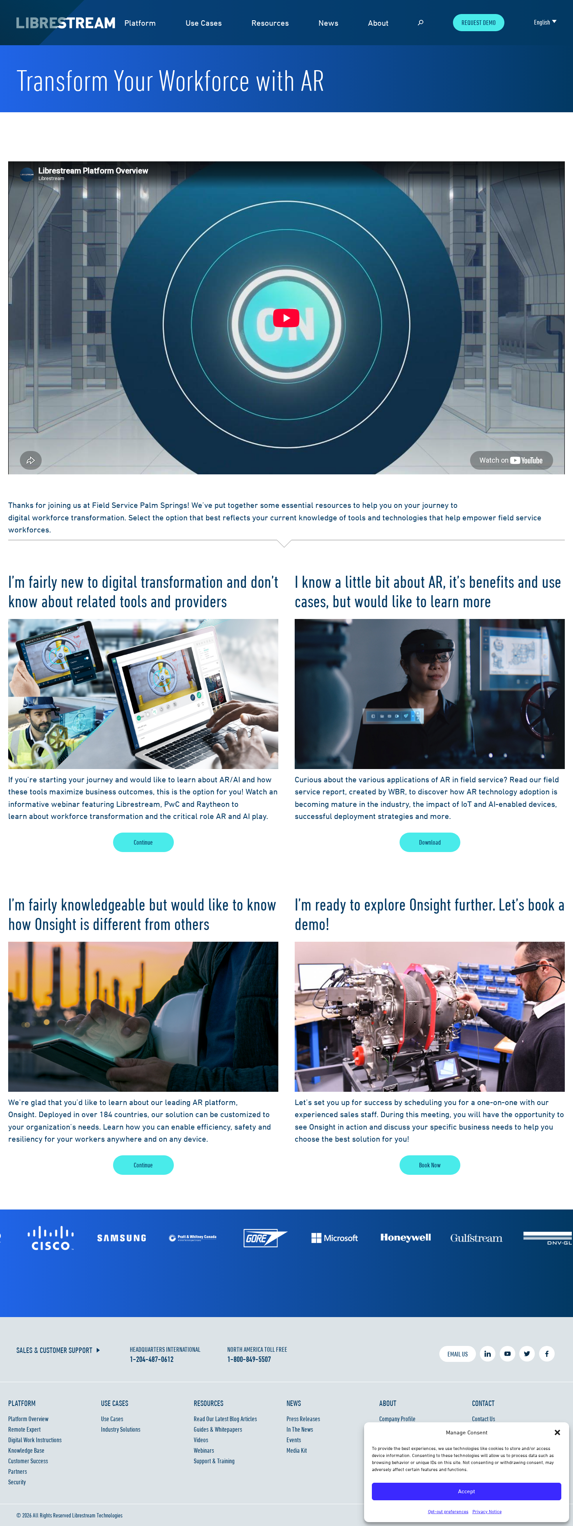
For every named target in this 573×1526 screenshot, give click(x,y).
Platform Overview (28, 1419)
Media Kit (296, 1450)
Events (293, 1440)
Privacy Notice (487, 1511)
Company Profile (397, 1419)
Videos (201, 1440)
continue (143, 842)
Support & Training (214, 1461)
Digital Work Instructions (35, 1440)
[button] (557, 1432)
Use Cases (204, 23)
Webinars (204, 1450)
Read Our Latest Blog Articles (225, 1419)
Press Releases (303, 1419)
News (328, 23)
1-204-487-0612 (151, 1359)
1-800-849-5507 (249, 1359)
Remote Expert (24, 1429)
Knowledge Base (26, 1450)
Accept (466, 1491)
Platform (140, 23)
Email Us (457, 1354)
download (430, 842)
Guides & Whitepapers (218, 1429)
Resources (270, 23)
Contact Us (483, 1419)
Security (17, 1482)
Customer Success (28, 1461)
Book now (429, 1165)
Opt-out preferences (448, 1511)
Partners (17, 1471)
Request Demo (479, 23)
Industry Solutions (120, 1429)
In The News (299, 1429)
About (378, 23)
